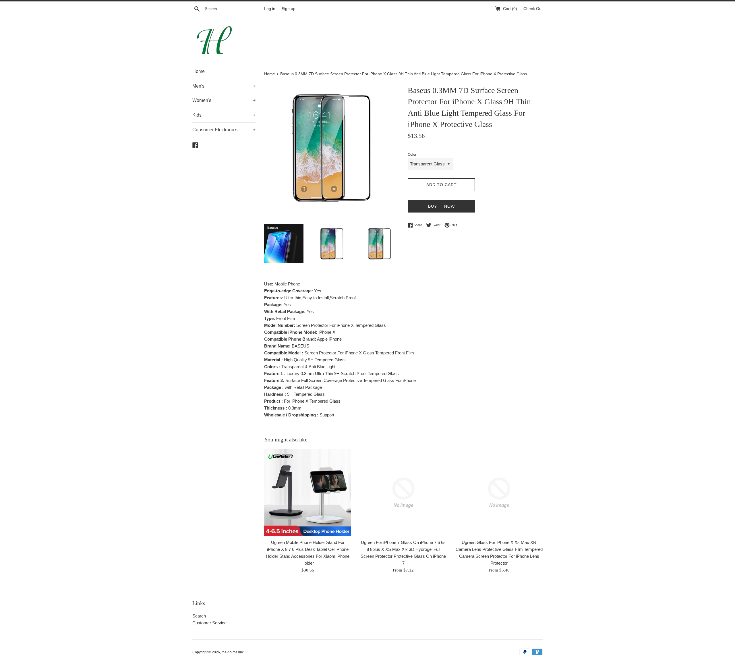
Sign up (288, 9)
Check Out (533, 9)
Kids (224, 115)
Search (199, 615)
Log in (269, 9)
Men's (224, 86)
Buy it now (441, 206)
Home (198, 71)
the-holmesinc (233, 652)
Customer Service (209, 622)
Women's (224, 100)
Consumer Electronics (224, 129)
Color (412, 155)
